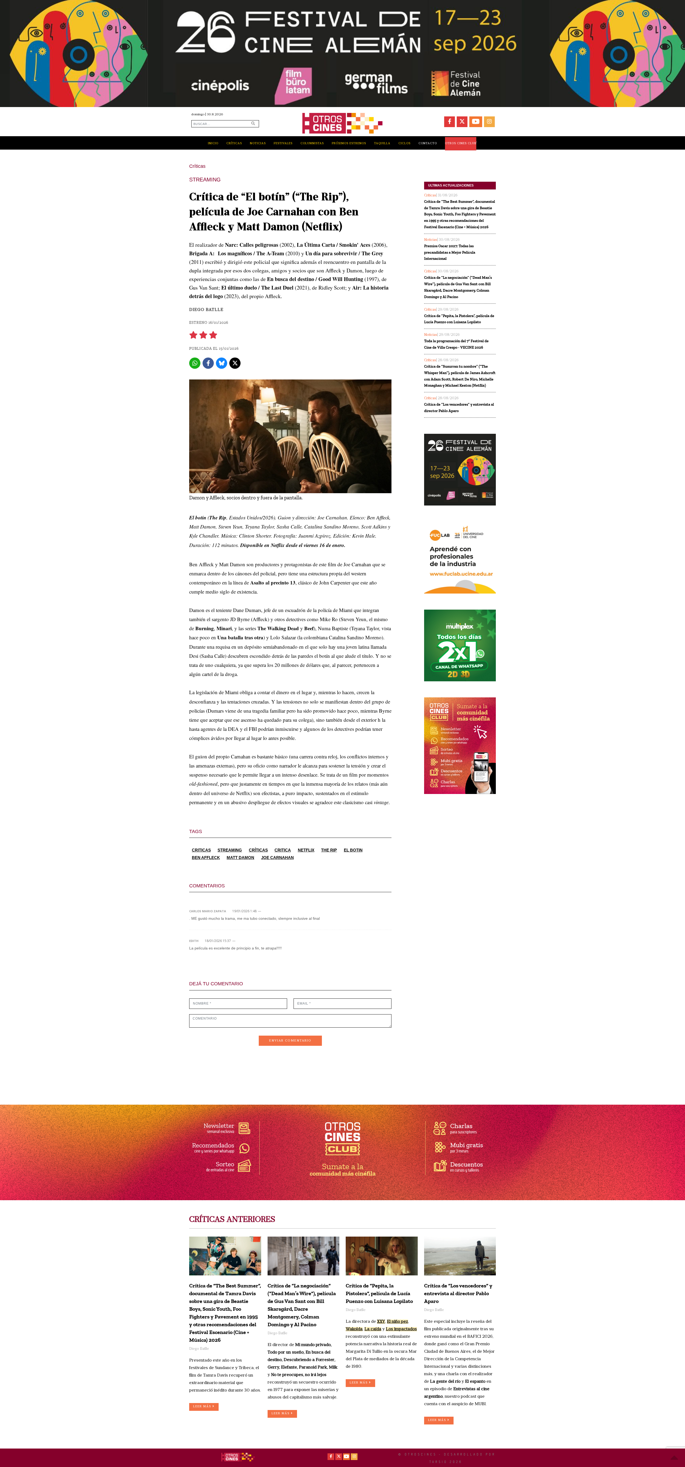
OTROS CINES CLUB (460, 143)
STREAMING (230, 850)
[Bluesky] (221, 363)
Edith (194, 941)
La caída (372, 1329)
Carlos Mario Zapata (207, 911)
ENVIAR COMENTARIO (290, 1040)
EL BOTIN (353, 850)
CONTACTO (427, 143)
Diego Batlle (206, 310)
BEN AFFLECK (206, 857)
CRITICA (283, 850)
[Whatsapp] (194, 363)
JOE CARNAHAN (277, 857)
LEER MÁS (202, 1406)
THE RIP (329, 850)
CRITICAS (201, 850)
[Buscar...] (253, 123)
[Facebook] (208, 363)
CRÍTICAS (258, 850)
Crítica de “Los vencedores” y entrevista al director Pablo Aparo (459, 407)
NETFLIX (306, 850)
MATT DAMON (240, 857)
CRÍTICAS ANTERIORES (232, 1220)
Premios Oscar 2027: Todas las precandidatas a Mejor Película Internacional (449, 252)
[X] (235, 363)
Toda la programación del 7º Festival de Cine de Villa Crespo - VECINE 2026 (456, 344)
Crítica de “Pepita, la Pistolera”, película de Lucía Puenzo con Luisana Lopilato (459, 319)
